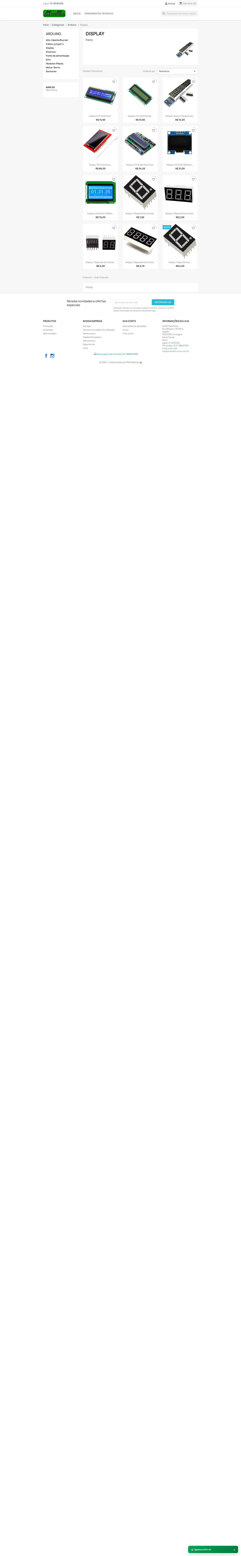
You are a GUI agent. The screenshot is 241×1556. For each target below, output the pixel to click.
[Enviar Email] (141, 362)
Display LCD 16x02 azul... (100, 116)
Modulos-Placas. (55, 63)
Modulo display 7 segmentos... (180, 116)
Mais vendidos (50, 333)
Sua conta (129, 321)
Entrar (126, 329)
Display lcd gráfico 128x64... (100, 213)
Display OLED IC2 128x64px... (180, 164)
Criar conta (128, 333)
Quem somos (89, 333)
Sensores (51, 71)
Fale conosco (89, 340)
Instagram (52, 356)
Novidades (48, 329)
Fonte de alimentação (57, 55)
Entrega (87, 326)
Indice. (77, 13)
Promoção (48, 326)
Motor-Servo (53, 67)
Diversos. (51, 51)
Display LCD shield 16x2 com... (140, 164)
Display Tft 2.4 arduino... (100, 164)
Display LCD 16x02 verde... (140, 116)
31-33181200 (56, 3)
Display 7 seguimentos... (180, 262)
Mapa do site (89, 344)
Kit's (48, 59)
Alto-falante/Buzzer (57, 40)
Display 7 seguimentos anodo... (140, 213)
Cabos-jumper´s (55, 44)
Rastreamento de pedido (134, 326)
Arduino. (54, 33)
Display (50, 48)
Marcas (50, 87)
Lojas (85, 348)
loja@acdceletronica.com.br (175, 351)
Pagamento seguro (92, 337)
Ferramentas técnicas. (99, 13)
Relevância (177, 71)
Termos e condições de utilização (99, 329)
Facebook (46, 356)
